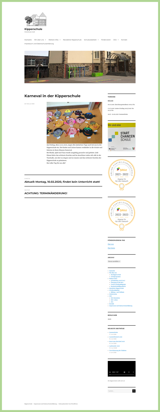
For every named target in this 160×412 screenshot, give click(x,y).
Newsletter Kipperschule (72, 40)
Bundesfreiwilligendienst (118, 286)
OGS (115, 40)
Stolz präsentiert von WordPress (68, 404)
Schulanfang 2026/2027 (118, 280)
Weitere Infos (53, 40)
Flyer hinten (111, 248)
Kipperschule (33, 29)
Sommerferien (113, 332)
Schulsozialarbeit (90, 40)
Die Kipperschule (116, 275)
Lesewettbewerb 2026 (115, 337)
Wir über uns (39, 40)
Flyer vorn (111, 244)
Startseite (28, 40)
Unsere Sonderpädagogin (118, 284)
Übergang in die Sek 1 (117, 282)
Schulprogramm (116, 276)
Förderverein (106, 40)
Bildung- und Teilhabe (117, 292)
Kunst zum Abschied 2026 (117, 341)
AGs (112, 302)
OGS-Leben (114, 300)
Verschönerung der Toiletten (117, 350)
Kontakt (124, 40)
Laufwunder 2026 (114, 346)
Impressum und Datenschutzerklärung (39, 44)
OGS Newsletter (115, 298)
